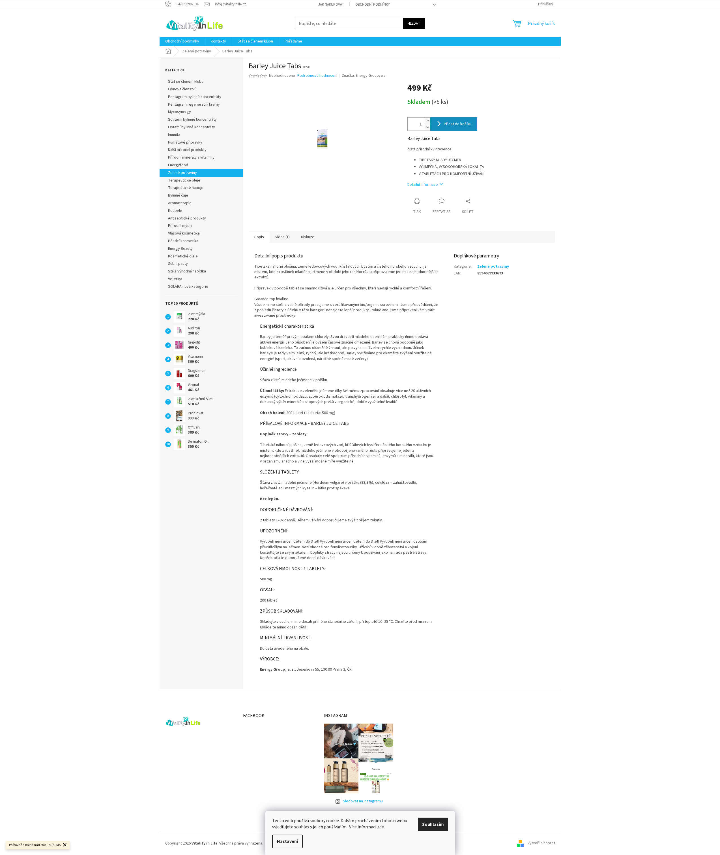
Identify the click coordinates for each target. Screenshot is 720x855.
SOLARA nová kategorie (188, 286)
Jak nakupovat (331, 4)
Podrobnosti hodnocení (317, 75)
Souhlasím (433, 824)
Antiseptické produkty (187, 218)
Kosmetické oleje (183, 256)
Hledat (414, 23)
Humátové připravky (185, 142)
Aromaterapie (180, 203)
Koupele (175, 211)
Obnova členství (181, 89)
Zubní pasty (178, 263)
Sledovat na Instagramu (363, 801)
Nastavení (287, 841)
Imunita (174, 135)
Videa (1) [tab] (282, 237)
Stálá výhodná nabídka (187, 271)
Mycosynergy (179, 112)
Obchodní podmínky (372, 4)
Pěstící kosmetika (183, 241)
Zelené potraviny (182, 173)
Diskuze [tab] (307, 237)
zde (380, 827)
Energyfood (178, 165)
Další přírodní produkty (187, 150)
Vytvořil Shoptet (541, 843)
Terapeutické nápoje (185, 188)
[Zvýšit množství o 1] (427, 121)
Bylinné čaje (178, 195)
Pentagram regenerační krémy (194, 104)
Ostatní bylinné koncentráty (191, 127)
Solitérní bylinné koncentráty (192, 119)
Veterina (175, 279)
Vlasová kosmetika (184, 233)
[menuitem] (182, 41)
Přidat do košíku (457, 124)
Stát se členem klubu (185, 81)
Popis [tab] (259, 237)
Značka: (364, 75)
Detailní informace (422, 184)
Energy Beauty (180, 248)
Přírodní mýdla (180, 226)
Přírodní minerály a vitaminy (191, 157)
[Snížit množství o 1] (427, 127)
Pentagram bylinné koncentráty (194, 97)
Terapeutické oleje (184, 180)
